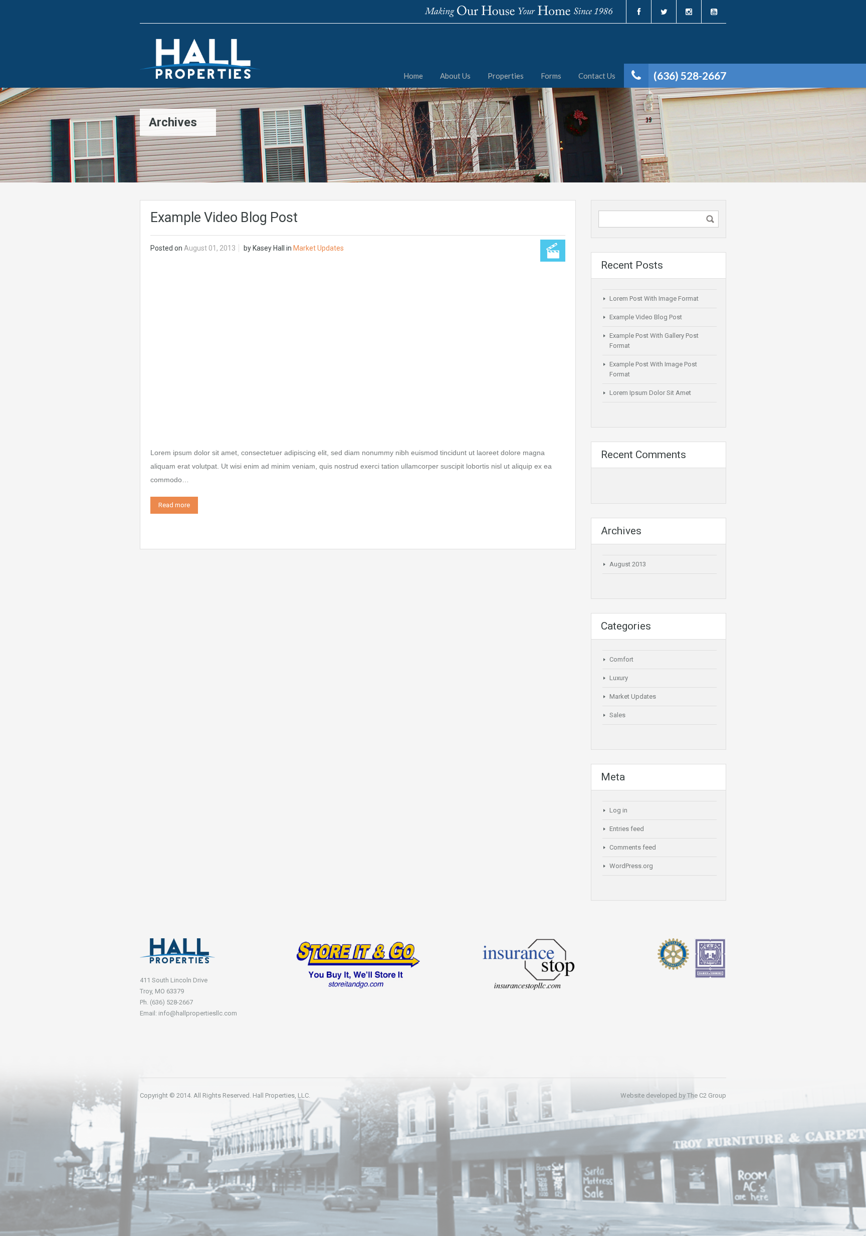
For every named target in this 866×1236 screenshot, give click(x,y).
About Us (455, 75)
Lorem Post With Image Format (654, 298)
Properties (506, 75)
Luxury (618, 678)
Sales (617, 715)
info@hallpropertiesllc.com (197, 1013)
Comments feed (632, 847)
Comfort (621, 659)
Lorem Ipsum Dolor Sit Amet (650, 392)
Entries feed (626, 829)
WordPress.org (631, 866)
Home (413, 75)
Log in (618, 810)
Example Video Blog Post (224, 218)
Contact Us (596, 75)
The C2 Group (706, 1095)
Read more (174, 505)
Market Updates (318, 248)
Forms (551, 75)
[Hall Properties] (200, 63)
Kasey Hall (269, 248)
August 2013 (627, 564)
